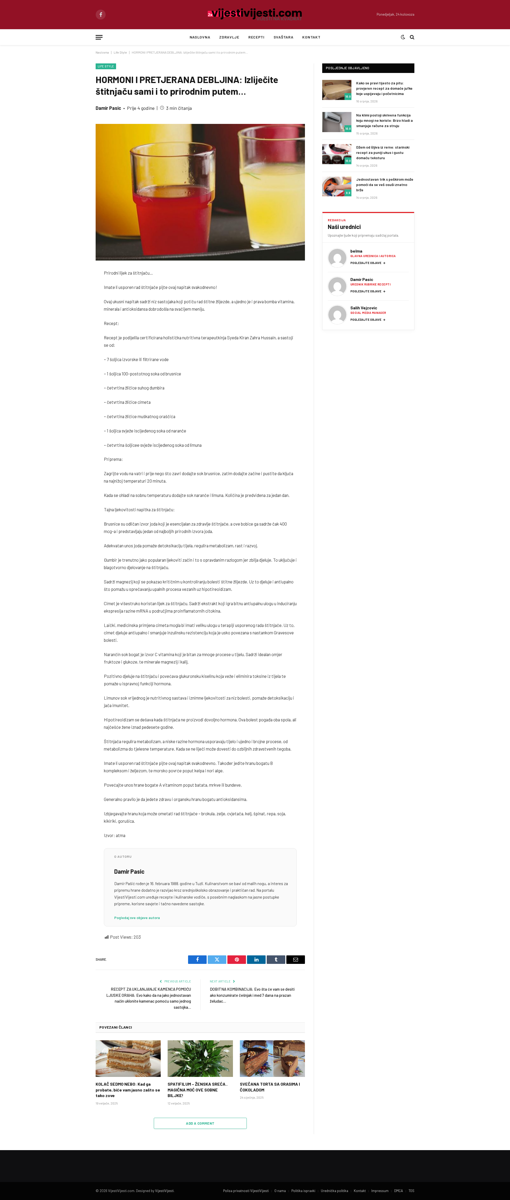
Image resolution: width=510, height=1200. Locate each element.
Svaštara (284, 37)
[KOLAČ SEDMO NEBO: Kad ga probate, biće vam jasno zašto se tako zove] (128, 1058)
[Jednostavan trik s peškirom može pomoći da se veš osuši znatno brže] (336, 186)
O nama (280, 1191)
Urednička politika (334, 1191)
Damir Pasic (108, 108)
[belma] (337, 257)
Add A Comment (200, 1123)
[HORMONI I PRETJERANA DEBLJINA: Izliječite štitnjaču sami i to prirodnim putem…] (200, 192)
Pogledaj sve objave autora (137, 917)
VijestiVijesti (164, 1191)
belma (356, 250)
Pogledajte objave (368, 263)
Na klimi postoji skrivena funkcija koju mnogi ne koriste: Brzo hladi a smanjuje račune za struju (384, 120)
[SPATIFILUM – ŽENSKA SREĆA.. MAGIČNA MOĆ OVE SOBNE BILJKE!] (200, 1058)
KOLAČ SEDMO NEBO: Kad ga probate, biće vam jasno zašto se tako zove (128, 1089)
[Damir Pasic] (337, 286)
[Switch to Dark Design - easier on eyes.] (403, 37)
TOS (411, 1191)
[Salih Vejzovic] (337, 314)
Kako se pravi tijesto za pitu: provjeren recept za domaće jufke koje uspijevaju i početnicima (384, 88)
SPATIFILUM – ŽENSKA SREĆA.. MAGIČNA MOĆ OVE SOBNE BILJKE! (198, 1089)
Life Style (120, 52)
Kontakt (311, 37)
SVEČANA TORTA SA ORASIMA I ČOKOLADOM (270, 1086)
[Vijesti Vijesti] (255, 14)
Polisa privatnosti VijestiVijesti (246, 1191)
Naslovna (200, 37)
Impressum (380, 1191)
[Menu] (99, 37)
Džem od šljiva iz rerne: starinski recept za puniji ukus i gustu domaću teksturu (382, 152)
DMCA (398, 1191)
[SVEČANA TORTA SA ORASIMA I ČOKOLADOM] (272, 1058)
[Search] (411, 37)
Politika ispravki (303, 1191)
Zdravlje (229, 37)
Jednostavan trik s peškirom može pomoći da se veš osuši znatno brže (384, 184)
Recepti (256, 37)
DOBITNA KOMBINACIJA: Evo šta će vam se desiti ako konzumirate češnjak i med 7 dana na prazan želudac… (252, 995)
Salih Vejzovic (363, 307)
